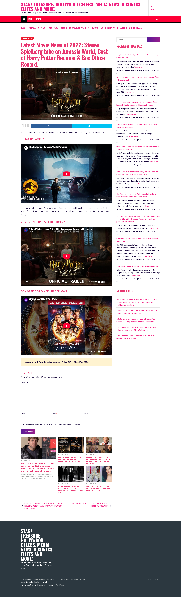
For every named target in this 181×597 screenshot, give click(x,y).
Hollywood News (27, 38)
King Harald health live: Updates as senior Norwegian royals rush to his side (138, 56)
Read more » (138, 67)
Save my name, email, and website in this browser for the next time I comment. (52, 425)
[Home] (24, 19)
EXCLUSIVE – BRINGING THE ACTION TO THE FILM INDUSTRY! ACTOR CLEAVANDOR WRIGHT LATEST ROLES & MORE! (43, 506)
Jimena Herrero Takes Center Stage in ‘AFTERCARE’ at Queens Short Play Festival (98, 488)
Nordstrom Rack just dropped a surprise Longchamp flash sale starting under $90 (137, 78)
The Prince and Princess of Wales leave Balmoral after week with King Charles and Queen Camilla (136, 195)
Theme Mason (157, 285)
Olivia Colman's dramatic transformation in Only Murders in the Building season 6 (137, 148)
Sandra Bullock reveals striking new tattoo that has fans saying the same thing (136, 125)
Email (54, 414)
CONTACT (152, 9)
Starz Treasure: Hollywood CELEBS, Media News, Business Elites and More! (80, 6)
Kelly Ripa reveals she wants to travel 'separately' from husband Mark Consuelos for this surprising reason (136, 103)
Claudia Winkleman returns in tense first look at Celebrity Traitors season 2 (137, 239)
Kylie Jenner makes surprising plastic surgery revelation (137, 266)
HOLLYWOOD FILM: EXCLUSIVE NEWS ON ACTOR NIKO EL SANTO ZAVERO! (90, 504)
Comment (24, 383)
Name (23, 414)
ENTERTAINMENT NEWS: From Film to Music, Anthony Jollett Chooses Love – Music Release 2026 (70, 489)
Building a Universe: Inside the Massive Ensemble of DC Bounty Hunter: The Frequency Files (70, 459)
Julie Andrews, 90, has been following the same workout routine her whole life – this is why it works (137, 173)
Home (151, 6)
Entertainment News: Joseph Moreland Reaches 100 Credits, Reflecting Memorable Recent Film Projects (98, 460)
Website (86, 414)
